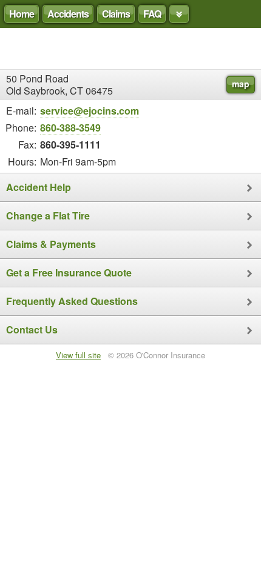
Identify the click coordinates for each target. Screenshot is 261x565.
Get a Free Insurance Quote (69, 272)
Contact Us (32, 329)
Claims (116, 14)
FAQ (152, 14)
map (240, 84)
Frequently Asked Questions (72, 301)
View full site (78, 355)
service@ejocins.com (89, 111)
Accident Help (38, 187)
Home (21, 14)
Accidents (68, 14)
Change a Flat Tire (48, 215)
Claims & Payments (51, 244)
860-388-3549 (70, 128)
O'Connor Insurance (130, 48)
